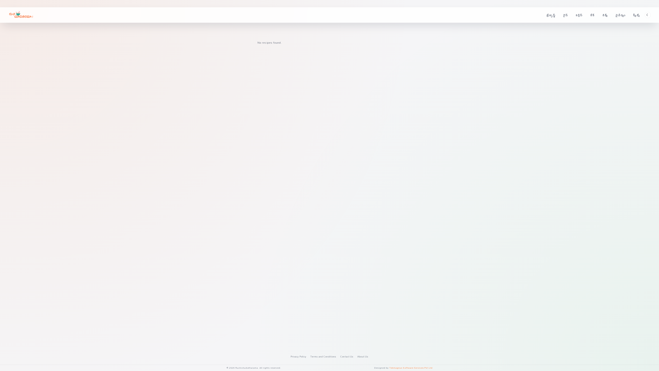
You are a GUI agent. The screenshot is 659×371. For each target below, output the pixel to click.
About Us (362, 356)
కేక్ (592, 15)
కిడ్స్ (605, 15)
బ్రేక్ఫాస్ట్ (551, 15)
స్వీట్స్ (636, 15)
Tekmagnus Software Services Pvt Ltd (411, 368)
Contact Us (346, 356)
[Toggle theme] (648, 15)
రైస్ (565, 15)
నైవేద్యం (621, 15)
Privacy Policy (298, 356)
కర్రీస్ (579, 15)
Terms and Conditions (323, 356)
